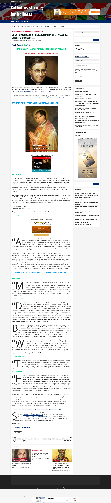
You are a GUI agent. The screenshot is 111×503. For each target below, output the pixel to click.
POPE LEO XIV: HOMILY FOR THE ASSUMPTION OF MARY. (86, 193)
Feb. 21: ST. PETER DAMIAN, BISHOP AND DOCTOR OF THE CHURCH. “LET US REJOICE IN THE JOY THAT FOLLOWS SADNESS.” (61, 466)
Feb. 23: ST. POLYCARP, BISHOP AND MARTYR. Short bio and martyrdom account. (40, 454)
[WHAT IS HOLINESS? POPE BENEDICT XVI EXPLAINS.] (21, 455)
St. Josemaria (30, 31)
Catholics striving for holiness (27, 10)
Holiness (15, 458)
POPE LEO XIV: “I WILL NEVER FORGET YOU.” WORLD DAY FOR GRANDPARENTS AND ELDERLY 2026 (86, 196)
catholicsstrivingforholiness (19, 40)
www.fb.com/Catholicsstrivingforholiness (37, 416)
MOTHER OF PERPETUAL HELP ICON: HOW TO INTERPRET (86, 101)
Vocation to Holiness (38, 31)
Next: (57, 439)
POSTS (17, 22)
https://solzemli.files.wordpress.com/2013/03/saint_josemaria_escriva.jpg (41, 409)
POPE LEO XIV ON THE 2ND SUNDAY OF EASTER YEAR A (86, 219)
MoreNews (67, 488)
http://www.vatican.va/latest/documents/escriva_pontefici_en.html (33, 91)
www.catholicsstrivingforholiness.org (33, 414)
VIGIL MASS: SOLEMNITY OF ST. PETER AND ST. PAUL (86, 200)
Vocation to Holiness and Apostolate (20, 460)
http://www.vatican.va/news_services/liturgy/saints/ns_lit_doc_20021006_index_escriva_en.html (42, 97)
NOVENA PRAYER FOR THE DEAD (81, 92)
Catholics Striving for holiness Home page (84, 98)
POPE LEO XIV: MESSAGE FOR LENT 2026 (83, 225)
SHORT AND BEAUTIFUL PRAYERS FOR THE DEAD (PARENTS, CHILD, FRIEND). (85, 117)
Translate (86, 34)
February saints (36, 450)
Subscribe (78, 80)
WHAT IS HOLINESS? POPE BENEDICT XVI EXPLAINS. (21, 464)
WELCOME (12, 22)
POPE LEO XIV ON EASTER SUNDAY (82, 222)
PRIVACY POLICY (24, 22)
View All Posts (17, 432)
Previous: (25, 439)
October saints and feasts (21, 31)
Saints (13, 31)
